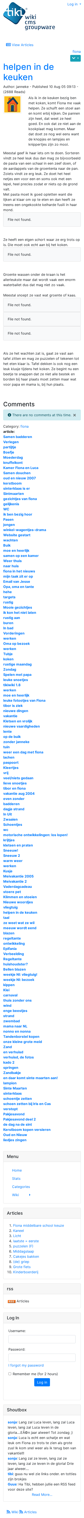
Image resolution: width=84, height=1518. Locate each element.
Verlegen (11, 442)
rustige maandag (17, 664)
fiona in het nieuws (19, 571)
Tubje (8, 654)
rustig (8, 602)
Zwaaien (10, 819)
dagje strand (13, 809)
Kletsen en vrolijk (17, 721)
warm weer (13, 861)
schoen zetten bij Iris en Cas (27, 1104)
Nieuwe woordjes (18, 902)
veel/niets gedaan (18, 778)
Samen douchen (17, 473)
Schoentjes (12, 824)
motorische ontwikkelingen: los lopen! (35, 835)
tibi (10, 1474)
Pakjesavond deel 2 (19, 1119)
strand (8, 1016)
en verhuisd (13, 1052)
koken (8, 659)
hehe (7, 592)
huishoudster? (15, 964)
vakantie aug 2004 (19, 793)
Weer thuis (12, 561)
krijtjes (9, 840)
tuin (6, 747)
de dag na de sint (17, 1124)
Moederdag (13, 457)
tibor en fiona (14, 788)
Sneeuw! (10, 850)
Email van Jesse (16, 581)
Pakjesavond (14, 1114)
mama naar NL (15, 1026)
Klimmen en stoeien (20, 897)
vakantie (10, 716)
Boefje (8, 452)
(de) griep (21, 1261)
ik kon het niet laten (19, 612)
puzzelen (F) (23, 1246)
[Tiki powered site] (29, 16)
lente (7, 731)
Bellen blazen (14, 969)
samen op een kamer (21, 555)
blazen (8, 933)
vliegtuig (10, 907)
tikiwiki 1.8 (12, 685)
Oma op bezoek (16, 643)
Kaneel (18, 1230)
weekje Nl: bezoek (18, 979)
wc (5, 830)
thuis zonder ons (17, 1000)
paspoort (11, 762)
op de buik (12, 736)
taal (6, 917)
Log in (73, 4)
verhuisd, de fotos (18, 1057)
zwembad (11, 1021)
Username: (17, 1331)
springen (10, 1067)
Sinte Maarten (15, 1088)
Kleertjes (11, 767)
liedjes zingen (14, 1140)
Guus (12, 1484)
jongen (9, 524)
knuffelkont (13, 462)
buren (8, 623)
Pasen (8, 519)
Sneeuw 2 (11, 855)
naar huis (11, 566)
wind (7, 1005)
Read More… (42, 1494)
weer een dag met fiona (23, 752)
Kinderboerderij (25, 1272)
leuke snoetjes (15, 680)
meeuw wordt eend (19, 928)
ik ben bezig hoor (17, 514)
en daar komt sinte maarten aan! (30, 1078)
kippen (9, 985)
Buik (7, 545)
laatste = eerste (26, 1241)
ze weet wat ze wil (18, 923)
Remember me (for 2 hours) (35, 1374)
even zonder (14, 798)
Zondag (9, 669)
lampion (10, 1083)
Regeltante (12, 959)
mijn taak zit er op (18, 576)
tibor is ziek (13, 705)
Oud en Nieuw (15, 1135)
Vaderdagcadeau (17, 886)
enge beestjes (15, 1010)
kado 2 (8, 1062)
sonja (12, 1422)
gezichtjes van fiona (20, 499)
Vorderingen (14, 633)
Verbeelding (13, 954)
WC (6, 509)
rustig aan (11, 618)
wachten (10, 540)
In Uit (7, 814)
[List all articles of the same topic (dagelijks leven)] (14, 104)
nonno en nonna (17, 1031)
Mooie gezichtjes (17, 607)
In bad (8, 628)
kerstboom (12, 483)
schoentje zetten (17, 1098)
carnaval (10, 995)
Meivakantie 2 (15, 881)
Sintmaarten (13, 493)
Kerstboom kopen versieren (27, 1129)
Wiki (14, 1512)
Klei (6, 990)
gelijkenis (11, 504)
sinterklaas (12, 1093)
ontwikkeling (14, 943)
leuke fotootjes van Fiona (24, 700)
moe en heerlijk (16, 550)
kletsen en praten (18, 845)
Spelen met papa (17, 674)
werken (9, 638)
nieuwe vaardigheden (21, 726)
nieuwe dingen (15, 711)
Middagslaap (23, 1251)
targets (9, 597)
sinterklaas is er (16, 488)
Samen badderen (17, 437)
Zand (7, 1047)
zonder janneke (16, 742)
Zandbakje (12, 1073)
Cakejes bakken (26, 1256)
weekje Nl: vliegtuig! (20, 974)
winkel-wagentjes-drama (24, 530)
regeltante (12, 938)
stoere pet (12, 892)
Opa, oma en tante (18, 586)
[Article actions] (75, 58)
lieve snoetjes (15, 783)
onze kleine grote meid (22, 1042)
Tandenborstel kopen (21, 1036)
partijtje (9, 447)
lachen (8, 757)
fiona (77, 51)
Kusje (7, 871)
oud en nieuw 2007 (19, 478)
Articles (30, 1512)
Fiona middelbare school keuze (38, 1225)
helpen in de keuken (28, 71)
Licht (17, 1236)
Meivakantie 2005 (18, 876)
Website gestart (16, 535)
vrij (5, 773)
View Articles (22, 45)
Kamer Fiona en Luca (20, 468)
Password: (16, 1349)
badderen (11, 804)
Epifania (10, 948)
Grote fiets (22, 1267)
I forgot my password (26, 1365)
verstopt (10, 1109)
